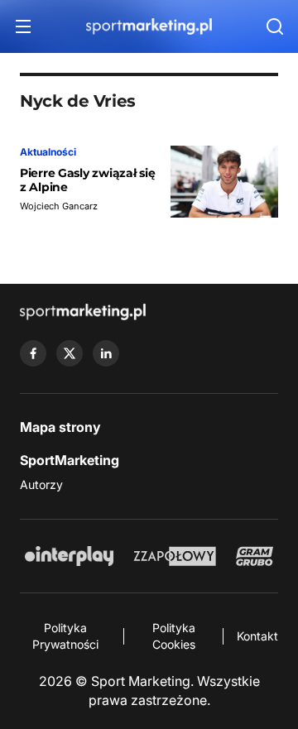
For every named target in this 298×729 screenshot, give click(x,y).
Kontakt (257, 636)
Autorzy (41, 484)
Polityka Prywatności (65, 636)
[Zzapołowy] (175, 556)
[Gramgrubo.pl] (254, 556)
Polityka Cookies (173, 636)
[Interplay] (69, 556)
